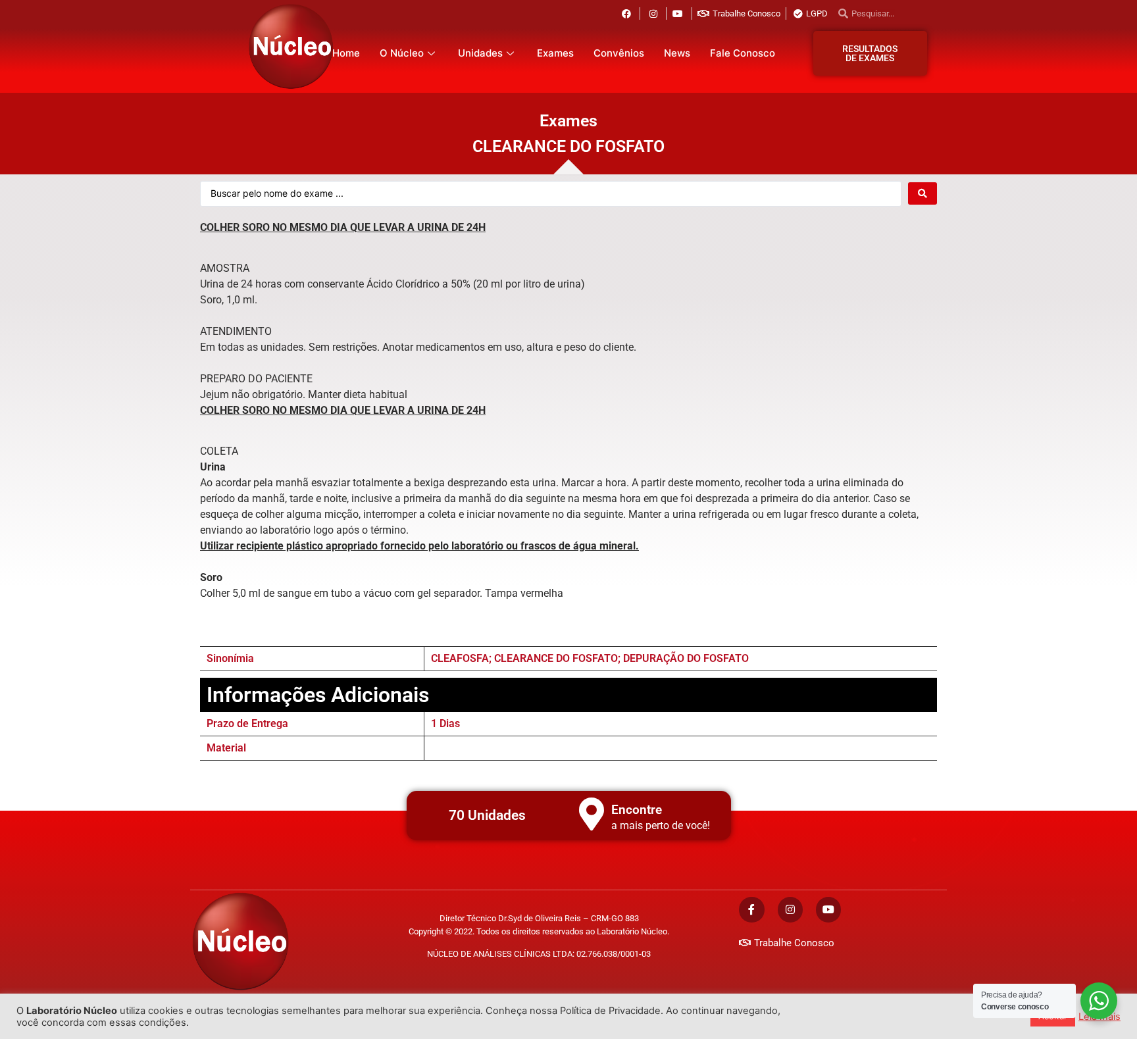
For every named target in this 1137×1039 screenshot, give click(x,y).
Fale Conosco (742, 53)
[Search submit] (922, 193)
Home (346, 53)
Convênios (619, 53)
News (677, 53)
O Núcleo (402, 53)
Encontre (636, 809)
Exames (555, 53)
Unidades (480, 53)
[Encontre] (591, 814)
